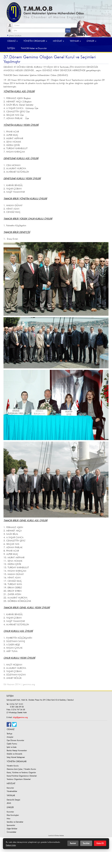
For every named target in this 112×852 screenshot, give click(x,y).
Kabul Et (100, 843)
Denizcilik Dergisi (13, 799)
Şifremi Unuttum (15, 35)
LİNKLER (91, 40)
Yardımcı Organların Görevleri (19, 779)
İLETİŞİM (11, 48)
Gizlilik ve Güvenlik (14, 754)
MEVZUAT (58, 40)
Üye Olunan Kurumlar (15, 740)
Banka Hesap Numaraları (17, 750)
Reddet (73, 843)
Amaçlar (10, 737)
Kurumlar (10, 811)
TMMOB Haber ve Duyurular (34, 48)
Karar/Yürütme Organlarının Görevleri (22, 776)
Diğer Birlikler (12, 828)
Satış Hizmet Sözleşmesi (16, 757)
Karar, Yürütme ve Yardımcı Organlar (21, 772)
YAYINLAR (74, 40)
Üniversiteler (11, 832)
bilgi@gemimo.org (20, 717)
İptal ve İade (11, 747)
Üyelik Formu (12, 743)
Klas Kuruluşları (13, 815)
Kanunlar (10, 788)
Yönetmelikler (12, 791)
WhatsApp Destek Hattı (18, 712)
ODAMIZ (11, 40)
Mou (8, 818)
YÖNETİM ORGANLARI (34, 40)
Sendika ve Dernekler (15, 822)
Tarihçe (9, 733)
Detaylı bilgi (11, 845)
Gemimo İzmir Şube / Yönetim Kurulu (21, 769)
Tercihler (86, 843)
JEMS (9, 803)
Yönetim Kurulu (13, 765)
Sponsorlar (11, 825)
